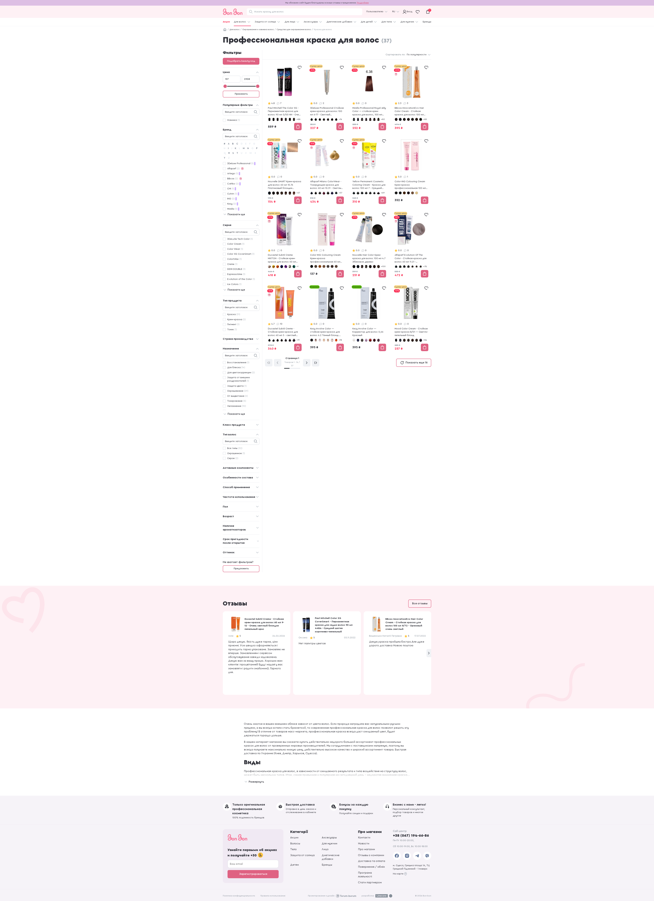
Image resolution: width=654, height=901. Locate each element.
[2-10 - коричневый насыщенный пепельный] (273, 340)
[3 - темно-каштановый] (319, 119)
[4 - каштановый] (323, 119)
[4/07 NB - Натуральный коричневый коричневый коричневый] (293, 119)
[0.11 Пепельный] (362, 340)
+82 (383, 119)
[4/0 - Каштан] (416, 119)
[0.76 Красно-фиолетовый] (374, 340)
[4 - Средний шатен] (319, 192)
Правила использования (272, 896)
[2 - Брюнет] (400, 266)
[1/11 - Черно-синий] (400, 119)
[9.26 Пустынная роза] (328, 340)
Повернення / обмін (371, 866)
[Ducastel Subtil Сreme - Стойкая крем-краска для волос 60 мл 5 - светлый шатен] (284, 318)
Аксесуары (329, 837)
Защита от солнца (265, 22)
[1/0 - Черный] (396, 119)
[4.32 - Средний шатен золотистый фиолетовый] (420, 266)
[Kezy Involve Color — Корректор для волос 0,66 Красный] (369, 318)
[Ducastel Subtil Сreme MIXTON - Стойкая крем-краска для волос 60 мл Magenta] (284, 245)
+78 (425, 266)
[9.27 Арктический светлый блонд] (332, 340)
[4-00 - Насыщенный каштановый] (328, 119)
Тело (293, 849)
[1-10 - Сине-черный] (315, 119)
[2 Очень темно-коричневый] (273, 192)
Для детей (367, 22)
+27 (298, 193)
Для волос (240, 22)
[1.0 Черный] (353, 119)
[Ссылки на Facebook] (397, 856)
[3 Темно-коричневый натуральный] (277, 192)
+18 (340, 340)
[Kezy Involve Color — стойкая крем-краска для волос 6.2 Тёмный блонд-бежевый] (327, 318)
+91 (298, 340)
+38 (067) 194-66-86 (411, 835)
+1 (297, 266)
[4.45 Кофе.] (285, 192)
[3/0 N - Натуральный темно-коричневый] (277, 119)
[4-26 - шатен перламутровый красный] (293, 340)
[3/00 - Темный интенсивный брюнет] (408, 340)
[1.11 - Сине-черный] (311, 192)
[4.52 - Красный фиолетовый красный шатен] (323, 192)
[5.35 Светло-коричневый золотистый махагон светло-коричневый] (293, 192)
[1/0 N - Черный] (269, 119)
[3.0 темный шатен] (362, 119)
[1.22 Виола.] (362, 266)
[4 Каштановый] (319, 266)
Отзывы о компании (371, 855)
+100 (383, 266)
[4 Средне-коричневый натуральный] (378, 266)
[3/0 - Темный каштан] (408, 119)
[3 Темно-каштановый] (315, 266)
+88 (298, 119)
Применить (241, 94)
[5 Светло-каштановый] (336, 266)
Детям (294, 864)
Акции (226, 22)
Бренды (427, 22)
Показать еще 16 (416, 362)
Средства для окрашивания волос (294, 29)
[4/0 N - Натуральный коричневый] (285, 119)
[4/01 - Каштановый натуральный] (420, 119)
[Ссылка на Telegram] (417, 856)
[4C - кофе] (412, 192)
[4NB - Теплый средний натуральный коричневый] (412, 266)
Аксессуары (311, 22)
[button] (428, 653)
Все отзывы (419, 603)
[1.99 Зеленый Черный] (366, 266)
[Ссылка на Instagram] (407, 856)
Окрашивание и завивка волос (258, 29)
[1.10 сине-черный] (269, 192)
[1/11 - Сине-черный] (400, 340)
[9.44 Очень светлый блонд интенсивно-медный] (336, 340)
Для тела (386, 22)
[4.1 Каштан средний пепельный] (374, 192)
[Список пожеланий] (299, 67)
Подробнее (363, 3)
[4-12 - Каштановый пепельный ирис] (336, 119)
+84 (425, 340)
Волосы (295, 843)
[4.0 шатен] (370, 119)
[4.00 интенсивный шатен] (374, 119)
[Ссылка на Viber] (427, 856)
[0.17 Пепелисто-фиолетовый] (366, 340)
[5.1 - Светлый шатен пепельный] (336, 192)
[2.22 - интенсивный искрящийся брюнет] (408, 192)
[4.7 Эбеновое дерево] (289, 192)
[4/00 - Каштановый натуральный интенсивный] (416, 340)
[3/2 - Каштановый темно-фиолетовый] (412, 119)
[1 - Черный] (311, 119)
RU (393, 11)
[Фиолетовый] (285, 266)
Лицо (325, 849)
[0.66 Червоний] (370, 340)
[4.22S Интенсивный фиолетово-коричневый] (378, 192)
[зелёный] (293, 266)
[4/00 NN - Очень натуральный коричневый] (289, 119)
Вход (409, 11)
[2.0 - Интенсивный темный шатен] (358, 192)
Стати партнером (370, 882)
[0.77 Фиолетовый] (378, 340)
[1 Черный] (311, 266)
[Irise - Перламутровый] (269, 266)
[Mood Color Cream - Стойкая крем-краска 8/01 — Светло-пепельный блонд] (411, 318)
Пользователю (374, 11)
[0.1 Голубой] (358, 340)
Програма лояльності (365, 874)
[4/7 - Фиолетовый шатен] (420, 340)
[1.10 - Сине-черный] (400, 192)
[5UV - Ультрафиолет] (332, 192)
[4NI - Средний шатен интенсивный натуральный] (416, 266)
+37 (340, 193)
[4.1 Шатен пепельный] (378, 119)
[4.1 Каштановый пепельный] (328, 266)
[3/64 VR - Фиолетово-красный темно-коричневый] (281, 119)
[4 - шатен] (281, 340)
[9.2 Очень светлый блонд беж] (323, 340)
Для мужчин (407, 22)
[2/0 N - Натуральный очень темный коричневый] (273, 119)
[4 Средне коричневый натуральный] (281, 192)
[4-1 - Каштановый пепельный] (332, 119)
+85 (425, 119)
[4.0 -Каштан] (370, 192)
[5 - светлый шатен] (328, 192)
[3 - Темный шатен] (315, 192)
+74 (340, 119)
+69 (383, 193)
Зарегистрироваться (253, 874)
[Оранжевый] (277, 266)
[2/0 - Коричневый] (404, 119)
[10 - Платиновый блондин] (416, 192)
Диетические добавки (339, 22)
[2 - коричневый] (404, 192)
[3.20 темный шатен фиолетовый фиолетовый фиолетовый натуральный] (366, 119)
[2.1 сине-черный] (358, 119)
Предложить (241, 568)
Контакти (364, 837)
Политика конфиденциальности (239, 896)
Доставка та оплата (371, 861)
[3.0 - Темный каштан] (362, 192)
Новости (363, 843)
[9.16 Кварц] (315, 340)
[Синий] (281, 266)
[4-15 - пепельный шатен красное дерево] (285, 340)
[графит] (289, 266)
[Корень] (225, 30)
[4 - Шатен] (412, 340)
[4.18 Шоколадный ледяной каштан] (332, 266)
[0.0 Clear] (353, 340)
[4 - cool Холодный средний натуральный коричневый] (366, 192)
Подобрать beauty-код (241, 61)
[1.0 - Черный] (353, 192)
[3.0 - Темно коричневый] (311, 340)
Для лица (290, 22)
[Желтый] (273, 266)
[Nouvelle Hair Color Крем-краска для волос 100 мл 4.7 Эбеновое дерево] (369, 245)
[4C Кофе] (323, 266)
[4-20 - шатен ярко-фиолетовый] (289, 340)
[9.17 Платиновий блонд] (319, 340)
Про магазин (366, 849)
